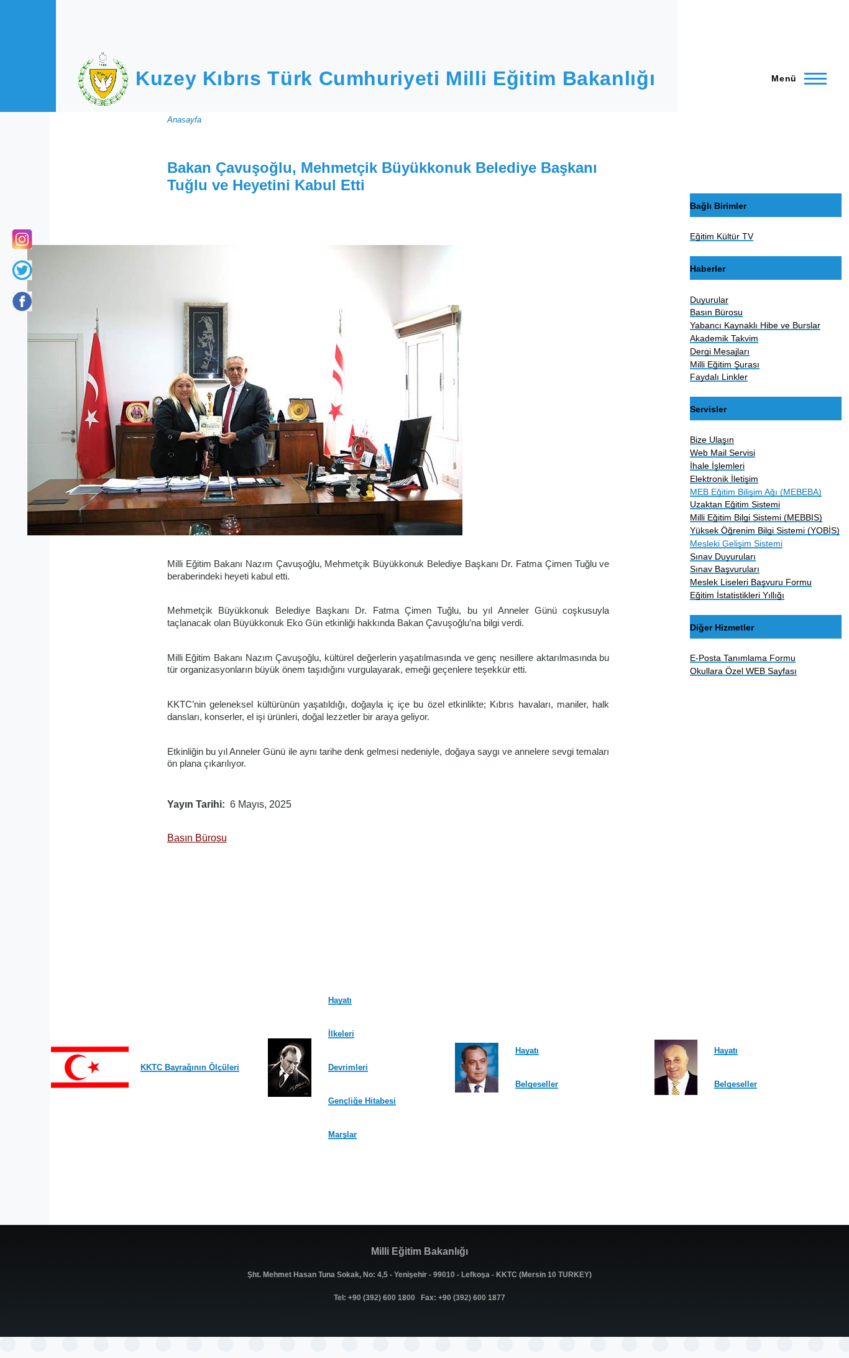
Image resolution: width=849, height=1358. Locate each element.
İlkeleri (341, 1033)
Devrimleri (348, 1067)
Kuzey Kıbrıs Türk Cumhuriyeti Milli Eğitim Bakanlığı (395, 78)
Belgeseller (536, 1084)
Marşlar (342, 1134)
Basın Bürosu (197, 838)
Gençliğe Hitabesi (362, 1101)
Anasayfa (184, 119)
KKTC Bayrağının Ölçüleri (189, 1067)
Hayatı (340, 1000)
